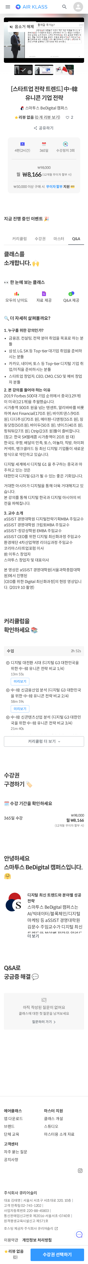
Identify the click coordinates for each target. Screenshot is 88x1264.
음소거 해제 (24, 26)
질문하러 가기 (42, 1022)
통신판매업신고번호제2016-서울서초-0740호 (37, 1216)
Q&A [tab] (76, 238)
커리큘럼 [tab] (19, 238)
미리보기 (20, 681)
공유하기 (46, 128)
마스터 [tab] (59, 238)
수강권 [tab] (40, 238)
